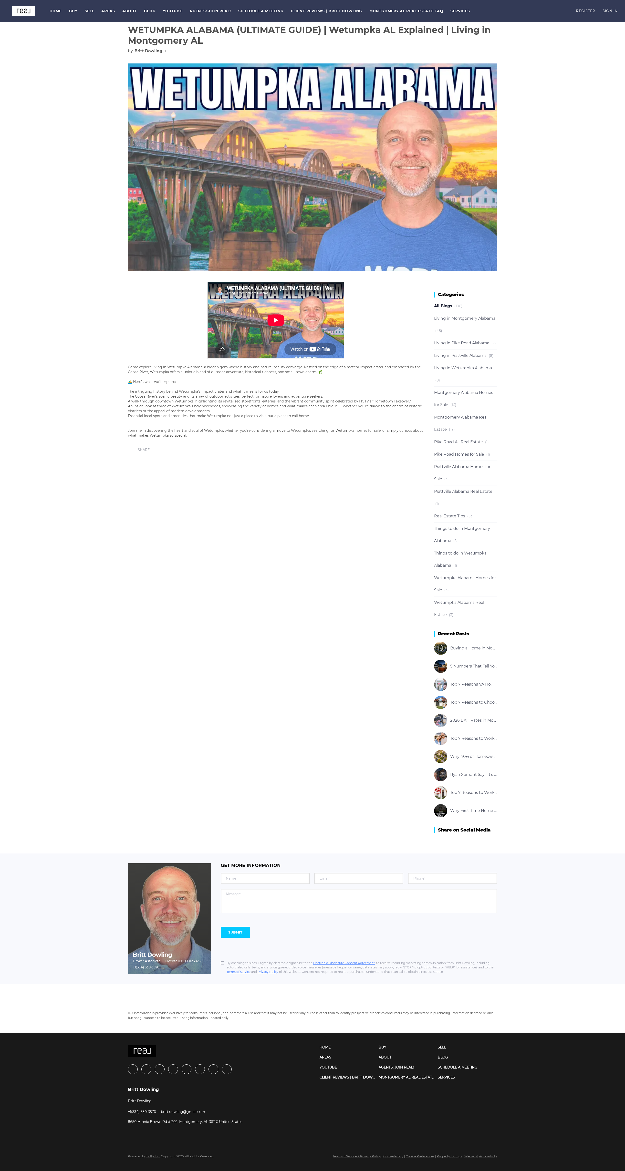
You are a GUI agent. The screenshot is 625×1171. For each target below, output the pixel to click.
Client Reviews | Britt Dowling (326, 11)
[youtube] (200, 1069)
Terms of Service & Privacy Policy (357, 1156)
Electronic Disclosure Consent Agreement (344, 963)
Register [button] (585, 11)
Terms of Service (238, 972)
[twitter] (160, 1069)
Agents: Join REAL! (210, 11)
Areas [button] (108, 11)
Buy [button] (73, 11)
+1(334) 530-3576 (146, 967)
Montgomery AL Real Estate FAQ (406, 11)
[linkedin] (146, 1069)
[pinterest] (213, 1069)
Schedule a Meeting (260, 11)
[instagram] (186, 1069)
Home (56, 11)
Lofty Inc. (153, 1156)
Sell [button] (89, 11)
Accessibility (488, 1156)
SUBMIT (235, 932)
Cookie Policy (393, 1156)
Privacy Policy (268, 972)
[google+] (227, 1069)
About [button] (129, 11)
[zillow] (173, 1069)
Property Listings (449, 1156)
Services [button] (460, 11)
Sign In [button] (610, 11)
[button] (23, 11)
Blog (149, 11)
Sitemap (470, 1156)
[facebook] (133, 1069)
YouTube (172, 11)
